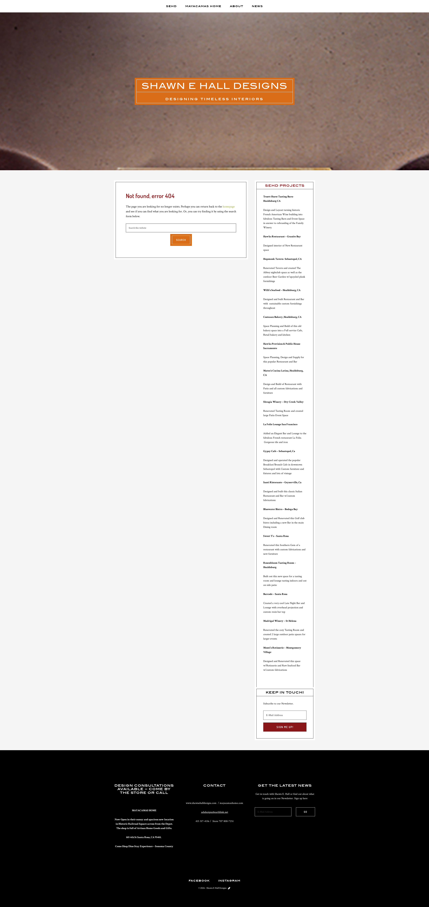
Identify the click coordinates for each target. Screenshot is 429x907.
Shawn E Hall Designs (215, 86)
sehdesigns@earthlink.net (214, 812)
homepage (229, 206)
